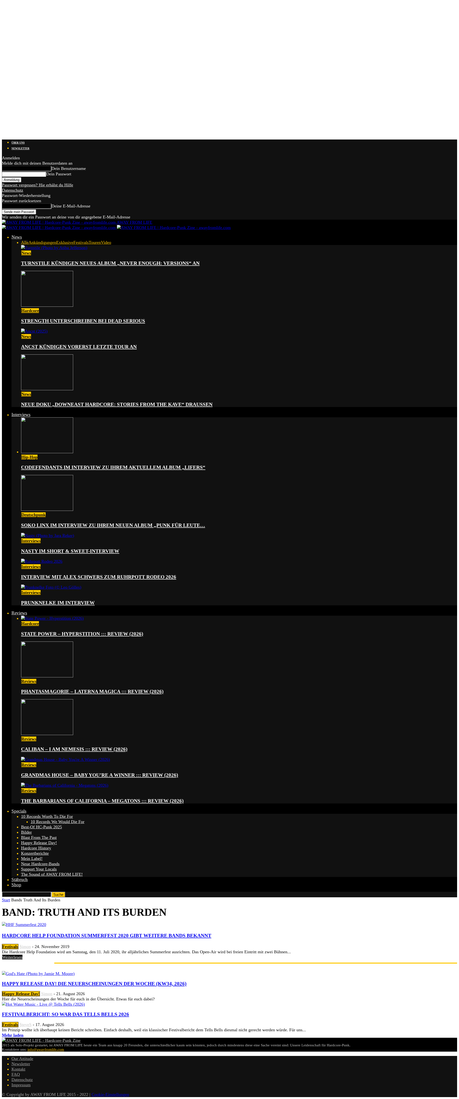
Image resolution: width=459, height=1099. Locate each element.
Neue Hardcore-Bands (40, 863)
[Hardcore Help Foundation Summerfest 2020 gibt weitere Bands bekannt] (24, 924)
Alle (24, 242)
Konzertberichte (35, 853)
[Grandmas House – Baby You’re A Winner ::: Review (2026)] (65, 759)
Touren (95, 242)
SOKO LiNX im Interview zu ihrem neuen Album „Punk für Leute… (113, 525)
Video (106, 242)
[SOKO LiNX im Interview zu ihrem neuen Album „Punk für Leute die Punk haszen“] (47, 509)
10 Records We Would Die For (57, 821)
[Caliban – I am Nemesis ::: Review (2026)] (47, 733)
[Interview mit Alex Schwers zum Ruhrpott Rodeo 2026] (41, 561)
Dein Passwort (58, 174)
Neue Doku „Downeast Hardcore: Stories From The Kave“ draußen (117, 404)
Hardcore (30, 310)
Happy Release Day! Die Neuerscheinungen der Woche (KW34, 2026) (94, 984)
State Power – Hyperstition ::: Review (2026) (82, 634)
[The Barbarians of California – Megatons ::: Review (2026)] (64, 785)
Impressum (21, 1084)
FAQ (15, 1074)
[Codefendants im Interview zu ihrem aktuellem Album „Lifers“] (47, 451)
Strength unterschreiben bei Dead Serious (83, 321)
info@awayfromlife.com (45, 1049)
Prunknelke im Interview (58, 603)
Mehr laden (12, 1035)
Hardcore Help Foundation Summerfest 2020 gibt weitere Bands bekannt (106, 935)
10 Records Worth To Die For (47, 816)
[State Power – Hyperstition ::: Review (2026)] (52, 618)
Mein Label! (32, 858)
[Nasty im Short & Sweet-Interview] (47, 535)
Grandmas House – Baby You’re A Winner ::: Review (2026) (99, 775)
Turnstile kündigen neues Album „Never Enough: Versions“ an (110, 263)
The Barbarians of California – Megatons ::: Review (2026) (102, 801)
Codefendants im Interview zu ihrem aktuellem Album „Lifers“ (113, 467)
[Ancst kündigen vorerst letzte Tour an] (34, 331)
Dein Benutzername (68, 168)
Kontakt (18, 1069)
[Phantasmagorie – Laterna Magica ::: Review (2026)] (47, 676)
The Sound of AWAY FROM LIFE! (52, 874)
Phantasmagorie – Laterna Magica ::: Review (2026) (92, 691)
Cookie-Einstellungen (110, 1094)
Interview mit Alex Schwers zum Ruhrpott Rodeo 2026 (98, 577)
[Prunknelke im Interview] (51, 587)
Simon (25, 946)
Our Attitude (22, 1058)
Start (6, 900)
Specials (18, 811)
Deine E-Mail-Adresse (70, 206)
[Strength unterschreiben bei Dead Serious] (47, 305)
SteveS (26, 1024)
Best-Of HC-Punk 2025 (41, 827)
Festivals (81, 242)
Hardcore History (36, 848)
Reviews (19, 612)
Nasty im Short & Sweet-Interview (70, 551)
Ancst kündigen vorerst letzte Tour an (79, 347)
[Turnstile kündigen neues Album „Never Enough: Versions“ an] (54, 247)
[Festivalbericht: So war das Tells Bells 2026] (43, 1004)
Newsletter (20, 148)
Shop (16, 884)
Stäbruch (19, 879)
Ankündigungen (42, 242)
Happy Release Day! (39, 842)
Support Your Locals (39, 869)
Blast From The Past (39, 837)
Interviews (20, 414)
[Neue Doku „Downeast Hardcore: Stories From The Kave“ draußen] (47, 388)
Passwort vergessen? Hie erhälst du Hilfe (37, 185)
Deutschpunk (33, 514)
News (16, 237)
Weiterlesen (12, 957)
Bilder (26, 832)
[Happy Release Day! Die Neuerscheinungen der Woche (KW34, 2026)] (38, 973)
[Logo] (59, 227)
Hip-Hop (29, 457)
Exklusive (64, 242)
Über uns (18, 142)
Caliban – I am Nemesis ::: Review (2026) (74, 749)
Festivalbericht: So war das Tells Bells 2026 (65, 1014)
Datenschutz (12, 190)
